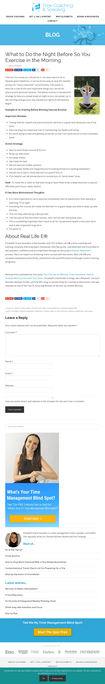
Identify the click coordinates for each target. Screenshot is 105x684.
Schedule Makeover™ (80, 250)
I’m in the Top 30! (14, 550)
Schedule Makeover (69, 308)
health (53, 311)
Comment (11, 332)
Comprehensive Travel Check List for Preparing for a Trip (35, 568)
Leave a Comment (15, 66)
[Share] (33, 70)
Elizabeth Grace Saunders (23, 311)
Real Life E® (52, 7)
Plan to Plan (11, 613)
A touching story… (14, 595)
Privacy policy (57, 678)
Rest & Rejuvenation (51, 308)
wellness (89, 311)
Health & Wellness (23, 308)
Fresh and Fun (12, 556)
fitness (46, 311)
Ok (43, 678)
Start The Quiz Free (52, 632)
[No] (102, 676)
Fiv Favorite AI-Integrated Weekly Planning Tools (30, 601)
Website (9, 385)
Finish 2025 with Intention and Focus (24, 607)
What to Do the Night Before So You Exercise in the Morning (47, 57)
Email (9, 373)
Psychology (37, 308)
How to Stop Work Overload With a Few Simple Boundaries (35, 562)
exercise (38, 311)
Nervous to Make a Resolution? (21, 589)
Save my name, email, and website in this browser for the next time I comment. (44, 401)
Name (9, 361)
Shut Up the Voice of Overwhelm (22, 574)
